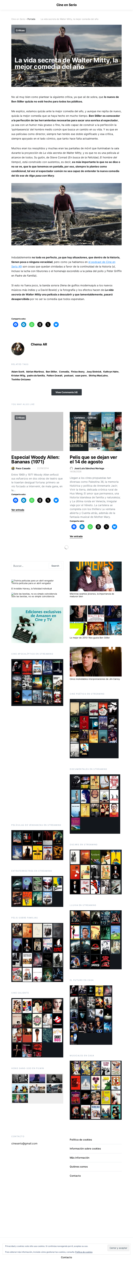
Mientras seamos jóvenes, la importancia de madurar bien (92, 595)
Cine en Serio (66, 5)
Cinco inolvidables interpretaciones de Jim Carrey (95, 679)
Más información (79, 1157)
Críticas (20, 30)
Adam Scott (17, 371)
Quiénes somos (79, 1166)
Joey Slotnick (93, 371)
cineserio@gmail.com (24, 1143)
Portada (31, 19)
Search (55, 565)
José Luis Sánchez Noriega (89, 468)
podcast (68, 375)
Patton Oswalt (54, 375)
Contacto (75, 1175)
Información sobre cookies (85, 1148)
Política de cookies (81, 1139)
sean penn (81, 375)
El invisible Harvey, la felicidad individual (31, 588)
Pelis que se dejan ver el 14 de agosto (93, 459)
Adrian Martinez (35, 371)
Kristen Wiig (18, 375)
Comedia (64, 371)
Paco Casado (23, 468)
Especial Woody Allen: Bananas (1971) (35, 459)
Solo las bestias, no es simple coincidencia (32, 596)
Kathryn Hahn (111, 371)
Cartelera (79, 417)
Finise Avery (78, 371)
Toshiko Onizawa (20, 379)
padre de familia (36, 375)
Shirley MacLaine (98, 375)
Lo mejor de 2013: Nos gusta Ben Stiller (90, 637)
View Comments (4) (66, 392)
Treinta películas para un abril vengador (31, 583)
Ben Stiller (51, 371)
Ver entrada (17, 509)
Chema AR (32, 76)
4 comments (51, 80)
